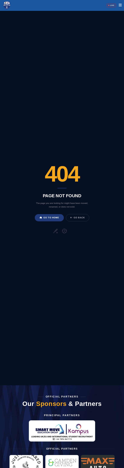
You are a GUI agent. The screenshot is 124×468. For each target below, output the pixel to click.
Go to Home (51, 218)
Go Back (79, 218)
